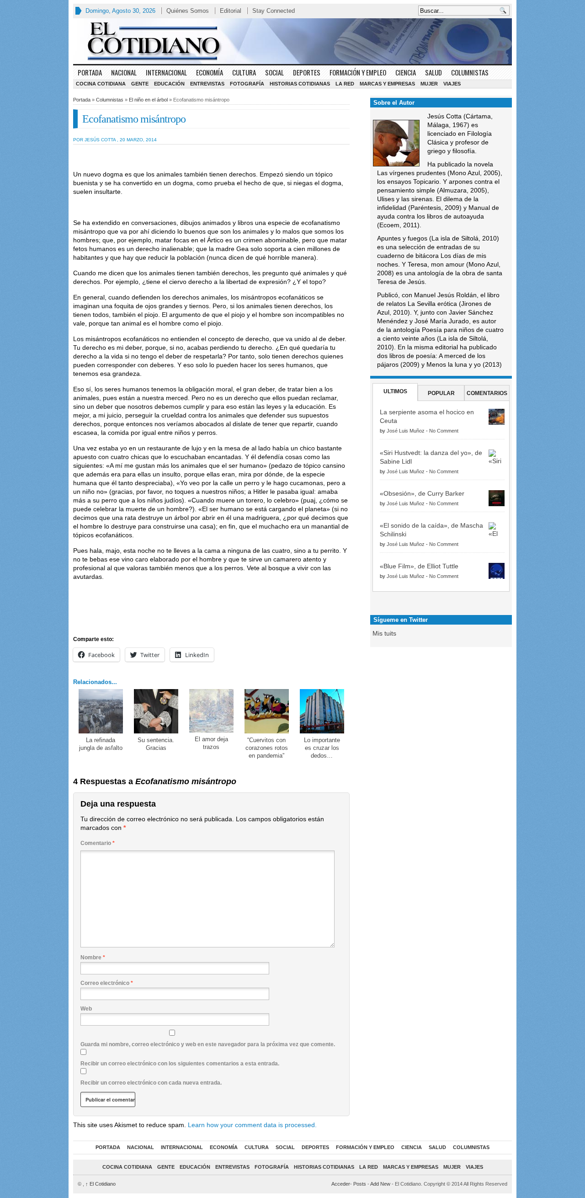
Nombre (92, 957)
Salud (433, 72)
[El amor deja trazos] (211, 711)
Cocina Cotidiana (101, 83)
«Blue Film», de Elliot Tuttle (419, 566)
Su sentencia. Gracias (156, 744)
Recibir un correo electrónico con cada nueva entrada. (151, 1083)
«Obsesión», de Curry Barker (422, 493)
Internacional (166, 72)
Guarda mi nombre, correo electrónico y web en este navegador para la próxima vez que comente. (207, 1044)
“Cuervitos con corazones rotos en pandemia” (266, 748)
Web (86, 1008)
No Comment (443, 430)
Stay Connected (273, 10)
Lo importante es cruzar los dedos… (322, 748)
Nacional (124, 72)
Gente (140, 83)
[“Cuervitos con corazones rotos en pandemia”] (267, 711)
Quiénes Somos (187, 10)
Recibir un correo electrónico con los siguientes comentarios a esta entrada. (179, 1063)
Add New (380, 1184)
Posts (359, 1184)
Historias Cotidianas (300, 83)
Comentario (97, 843)
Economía (209, 72)
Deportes (306, 72)
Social (274, 72)
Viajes (452, 83)
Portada (90, 72)
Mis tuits (384, 633)
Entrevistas (207, 83)
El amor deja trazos (211, 743)
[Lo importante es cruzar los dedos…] (322, 711)
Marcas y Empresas (387, 83)
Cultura (244, 72)
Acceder (340, 1184)
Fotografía (247, 83)
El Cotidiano (100, 1184)
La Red (344, 83)
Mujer (429, 83)
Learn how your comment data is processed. (252, 1124)
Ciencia (405, 72)
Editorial (230, 10)
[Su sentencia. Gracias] (156, 711)
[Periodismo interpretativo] (292, 41)
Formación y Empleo (358, 72)
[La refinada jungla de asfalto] (101, 711)
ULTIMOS (395, 391)
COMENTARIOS (487, 393)
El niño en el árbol (148, 99)
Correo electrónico (106, 983)
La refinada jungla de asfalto (100, 744)
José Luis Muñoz (406, 430)
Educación (169, 83)
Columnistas (470, 72)
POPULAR (441, 393)
